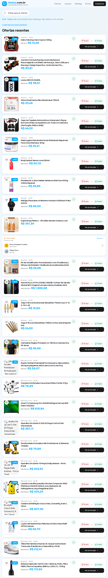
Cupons (68, 4)
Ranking (78, 4)
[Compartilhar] (74, 38)
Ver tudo (99, 238)
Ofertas (57, 4)
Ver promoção (90, 47)
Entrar (88, 4)
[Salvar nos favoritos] (6, 39)
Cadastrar (99, 4)
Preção (99, 41)
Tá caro (86, 41)
